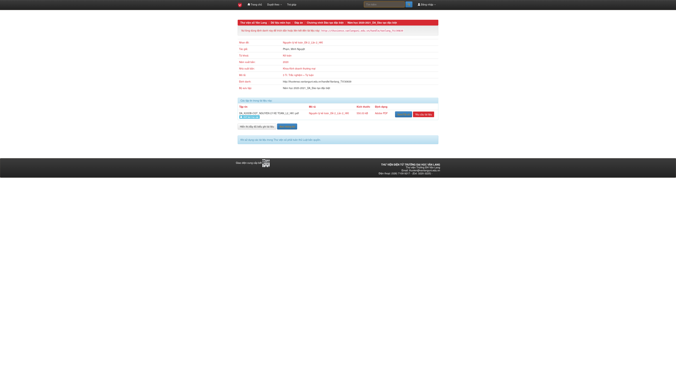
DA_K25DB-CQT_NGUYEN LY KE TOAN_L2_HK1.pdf (269, 113)
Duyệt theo (273, 4)
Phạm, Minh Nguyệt (294, 49)
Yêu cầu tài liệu (423, 114)
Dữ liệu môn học (281, 22)
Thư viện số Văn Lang (253, 22)
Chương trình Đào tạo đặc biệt (325, 22)
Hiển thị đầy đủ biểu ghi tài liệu (257, 126)
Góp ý (436, 173)
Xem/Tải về (403, 114)
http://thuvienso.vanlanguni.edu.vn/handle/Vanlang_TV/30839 (317, 81)
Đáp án (299, 22)
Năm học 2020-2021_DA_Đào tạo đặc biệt (372, 22)
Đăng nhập (427, 4)
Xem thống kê (287, 126)
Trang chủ (256, 4)
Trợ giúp (291, 4)
